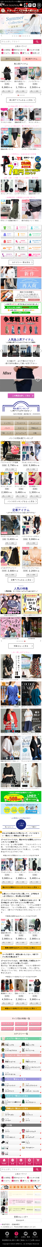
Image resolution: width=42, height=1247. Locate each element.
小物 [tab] (34, 433)
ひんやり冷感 (34, 50)
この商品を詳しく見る (21, 396)
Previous (1, 35)
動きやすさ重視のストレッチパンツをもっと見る (20, 887)
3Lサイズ (21, 1024)
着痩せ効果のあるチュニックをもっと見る (20, 948)
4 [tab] (18, 35)
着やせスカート (20, 50)
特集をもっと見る (21, 646)
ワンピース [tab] (21, 423)
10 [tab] (29, 35)
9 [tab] (27, 35)
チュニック (21, 902)
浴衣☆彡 (36, 53)
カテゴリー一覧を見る (21, 262)
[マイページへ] (34, 5)
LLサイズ (7, 1024)
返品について (25, 1240)
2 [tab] (14, 35)
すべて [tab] (21, 418)
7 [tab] (23, 35)
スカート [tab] (21, 428)
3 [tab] (16, 35)
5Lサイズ (7, 1028)
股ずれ (16, 53)
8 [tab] (25, 35)
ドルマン (7, 53)
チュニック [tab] (35, 423)
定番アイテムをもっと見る (21, 580)
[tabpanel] (21, 24)
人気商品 (7, 50)
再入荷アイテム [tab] (31, 59)
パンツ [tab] (7, 428)
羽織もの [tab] (34, 428)
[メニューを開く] (39, 5)
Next (40, 35)
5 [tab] (19, 35)
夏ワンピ (26, 53)
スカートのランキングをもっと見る (21, 501)
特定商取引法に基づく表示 (11, 1240)
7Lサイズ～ (35, 1028)
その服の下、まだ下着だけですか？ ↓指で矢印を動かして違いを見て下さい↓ (21, 362)
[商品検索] (37, 42)
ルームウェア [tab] (21, 433)
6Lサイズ (21, 1028)
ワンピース (12, 963)
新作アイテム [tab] (11, 59)
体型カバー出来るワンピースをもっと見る (20, 1008)
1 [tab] (12, 35)
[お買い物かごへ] (30, 5)
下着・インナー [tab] (7, 433)
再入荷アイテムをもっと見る (21, 100)
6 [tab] (21, 35)
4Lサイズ (35, 1024)
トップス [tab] (7, 423)
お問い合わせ (35, 1240)
